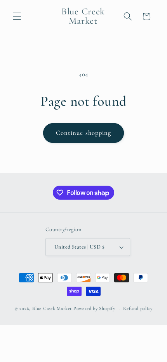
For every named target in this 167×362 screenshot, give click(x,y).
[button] (17, 16)
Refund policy (138, 308)
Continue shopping (83, 133)
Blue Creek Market (52, 308)
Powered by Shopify (94, 308)
